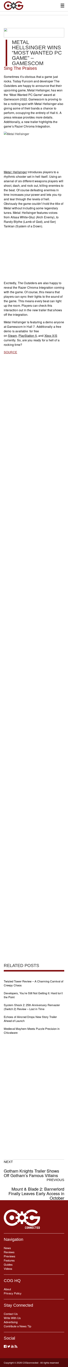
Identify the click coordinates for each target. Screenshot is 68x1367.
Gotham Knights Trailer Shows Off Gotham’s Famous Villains (31, 1169)
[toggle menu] (62, 5)
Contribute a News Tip (17, 1326)
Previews (9, 1256)
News (7, 1248)
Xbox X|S (50, 335)
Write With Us (12, 1318)
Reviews (9, 1252)
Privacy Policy (13, 1293)
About (7, 1289)
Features (9, 1260)
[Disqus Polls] (34, 457)
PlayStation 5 (28, 335)
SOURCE (10, 352)
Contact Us (11, 1314)
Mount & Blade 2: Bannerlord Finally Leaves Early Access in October (36, 1189)
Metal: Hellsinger (15, 172)
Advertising (11, 1322)
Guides (8, 1264)
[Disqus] (34, 555)
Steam (12, 335)
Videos (8, 1269)
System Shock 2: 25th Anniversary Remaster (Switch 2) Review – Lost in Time (32, 1007)
